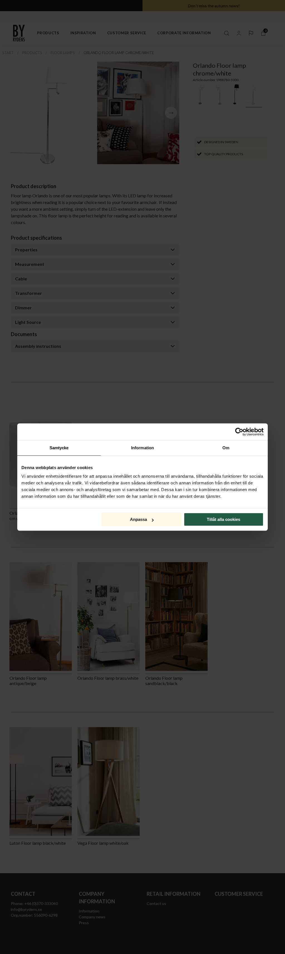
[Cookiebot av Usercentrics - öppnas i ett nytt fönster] (239, 432)
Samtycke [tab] (59, 447)
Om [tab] (225, 447)
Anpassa (138, 519)
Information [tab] (142, 447)
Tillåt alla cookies (223, 519)
